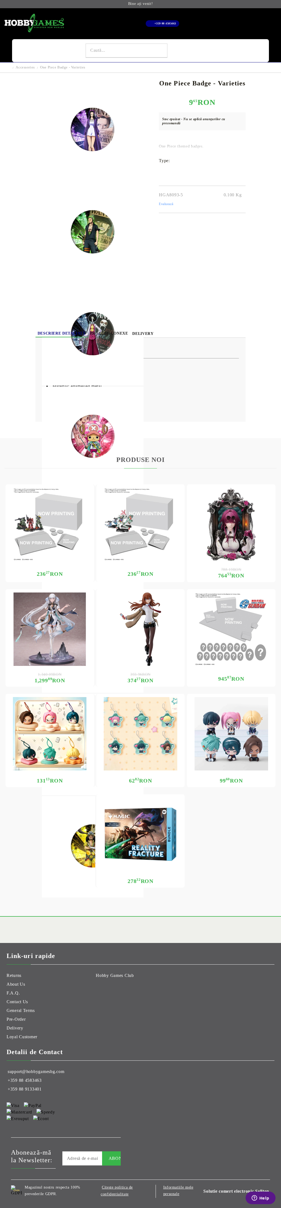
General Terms (21, 1010)
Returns (14, 975)
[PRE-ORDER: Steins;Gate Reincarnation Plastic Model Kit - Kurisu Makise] (141, 629)
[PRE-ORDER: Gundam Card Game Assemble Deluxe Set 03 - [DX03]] (231, 629)
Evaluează (166, 204)
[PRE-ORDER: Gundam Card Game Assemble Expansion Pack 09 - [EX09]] (141, 524)
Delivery (142, 334)
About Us (16, 984)
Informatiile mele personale (178, 1190)
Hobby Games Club (115, 975)
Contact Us (17, 1001)
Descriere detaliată (62, 333)
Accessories (25, 67)
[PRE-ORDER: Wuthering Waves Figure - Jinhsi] (50, 629)
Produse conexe (109, 333)
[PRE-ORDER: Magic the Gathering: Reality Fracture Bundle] (141, 834)
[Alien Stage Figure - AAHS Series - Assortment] (231, 733)
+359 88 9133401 (25, 1089)
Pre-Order (16, 1019)
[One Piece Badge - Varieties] (93, 179)
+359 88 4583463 (165, 23)
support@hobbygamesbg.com (36, 1071)
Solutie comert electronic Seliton (236, 1191)
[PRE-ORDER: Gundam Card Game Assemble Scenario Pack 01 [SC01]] (50, 524)
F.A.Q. (13, 993)
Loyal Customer (22, 1036)
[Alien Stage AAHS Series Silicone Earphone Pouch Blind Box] (50, 733)
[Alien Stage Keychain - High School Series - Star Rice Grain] (141, 733)
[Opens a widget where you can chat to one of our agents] (260, 1198)
